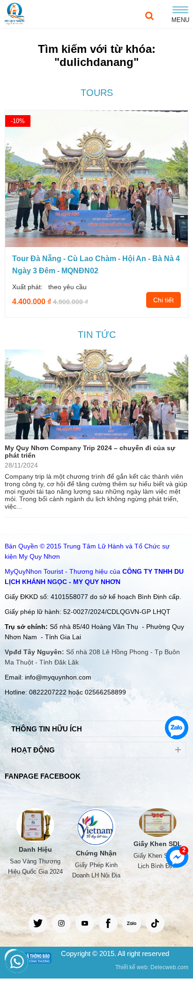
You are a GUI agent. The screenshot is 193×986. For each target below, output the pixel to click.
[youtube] (84, 923)
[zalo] (131, 923)
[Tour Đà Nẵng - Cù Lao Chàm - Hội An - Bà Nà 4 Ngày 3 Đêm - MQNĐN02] (96, 244)
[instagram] (61, 923)
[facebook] (108, 923)
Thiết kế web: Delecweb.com (151, 967)
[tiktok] (155, 923)
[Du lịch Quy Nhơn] (14, 14)
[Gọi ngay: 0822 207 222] (16, 960)
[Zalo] (176, 727)
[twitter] (38, 923)
